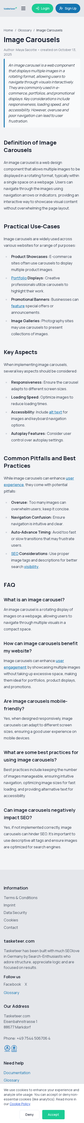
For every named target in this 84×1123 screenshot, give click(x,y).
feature (18, 305)
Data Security (15, 912)
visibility (31, 566)
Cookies (11, 920)
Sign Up (71, 8)
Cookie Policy (20, 1104)
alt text (55, 412)
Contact (11, 927)
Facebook (12, 984)
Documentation (17, 1072)
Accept (53, 1114)
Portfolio (19, 278)
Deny (29, 1114)
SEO (14, 553)
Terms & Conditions (21, 897)
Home (8, 30)
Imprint (9, 905)
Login (45, 8)
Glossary (25, 30)
